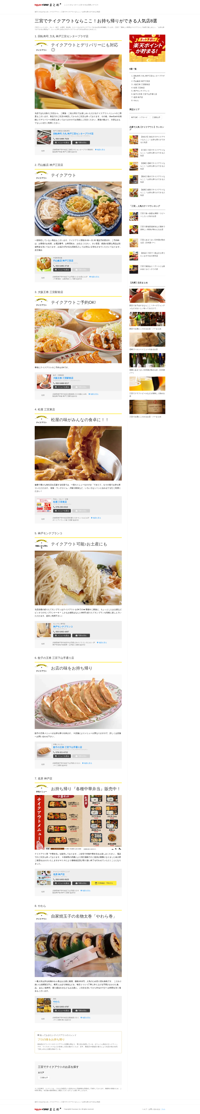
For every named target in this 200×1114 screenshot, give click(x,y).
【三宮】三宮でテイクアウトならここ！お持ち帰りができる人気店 (152, 153)
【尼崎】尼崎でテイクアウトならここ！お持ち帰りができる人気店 (152, 166)
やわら (136, 100)
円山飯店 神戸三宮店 (141, 81)
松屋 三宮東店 (139, 88)
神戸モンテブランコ (141, 91)
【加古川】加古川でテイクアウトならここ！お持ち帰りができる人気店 (152, 140)
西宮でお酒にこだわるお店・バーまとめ (145, 329)
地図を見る (101, 150)
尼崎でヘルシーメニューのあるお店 (143, 349)
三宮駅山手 (44, 1078)
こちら (162, 1109)
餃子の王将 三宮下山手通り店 (145, 94)
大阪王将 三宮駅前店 (141, 84)
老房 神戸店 (138, 97)
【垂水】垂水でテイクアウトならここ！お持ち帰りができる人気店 (152, 179)
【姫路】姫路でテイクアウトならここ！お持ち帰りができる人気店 (152, 192)
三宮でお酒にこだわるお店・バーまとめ (145, 417)
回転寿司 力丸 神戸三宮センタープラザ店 (63, 36)
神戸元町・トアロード (139, 117)
